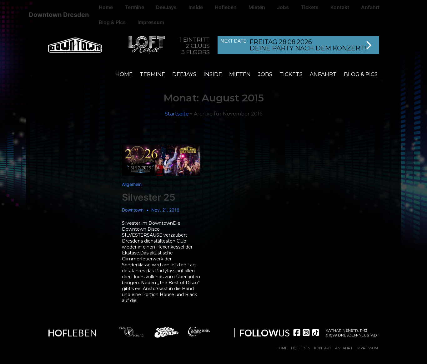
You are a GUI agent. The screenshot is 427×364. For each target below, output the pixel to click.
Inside (212, 74)
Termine (152, 74)
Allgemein (132, 184)
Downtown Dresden (59, 14)
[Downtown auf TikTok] (315, 332)
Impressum (151, 22)
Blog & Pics (112, 22)
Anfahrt (323, 74)
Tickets (291, 74)
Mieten (240, 74)
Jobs (265, 74)
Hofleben (300, 348)
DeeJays (184, 74)
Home (124, 74)
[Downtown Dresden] (81, 46)
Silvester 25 (148, 197)
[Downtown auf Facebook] (297, 332)
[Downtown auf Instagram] (306, 332)
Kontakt (322, 348)
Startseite (177, 114)
